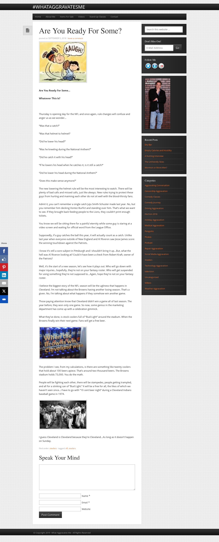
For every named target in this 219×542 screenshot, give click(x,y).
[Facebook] (4, 251)
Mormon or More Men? (156, 167)
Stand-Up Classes (97, 16)
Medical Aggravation (154, 225)
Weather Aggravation (155, 288)
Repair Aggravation (154, 248)
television (149, 271)
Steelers (53, 448)
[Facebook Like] (4, 259)
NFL (66, 448)
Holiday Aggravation (154, 219)
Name (85, 495)
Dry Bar (148, 144)
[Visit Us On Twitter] (148, 70)
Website (86, 509)
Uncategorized (152, 277)
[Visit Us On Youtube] (161, 70)
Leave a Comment (75, 38)
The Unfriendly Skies (154, 161)
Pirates (148, 236)
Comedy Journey (153, 202)
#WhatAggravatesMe (59, 7)
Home (38, 16)
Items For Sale (66, 16)
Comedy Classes (152, 196)
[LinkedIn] (4, 275)
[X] (4, 291)
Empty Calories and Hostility (158, 150)
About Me (50, 16)
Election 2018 (151, 214)
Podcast (148, 242)
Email (85, 502)
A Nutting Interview (154, 156)
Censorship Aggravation (156, 191)
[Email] (4, 283)
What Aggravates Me (61, 532)
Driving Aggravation (154, 208)
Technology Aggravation (156, 265)
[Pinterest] (4, 267)
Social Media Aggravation (157, 254)
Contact (114, 16)
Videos (81, 16)
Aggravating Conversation (157, 185)
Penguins (149, 231)
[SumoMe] (4, 299)
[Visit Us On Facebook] (154, 70)
